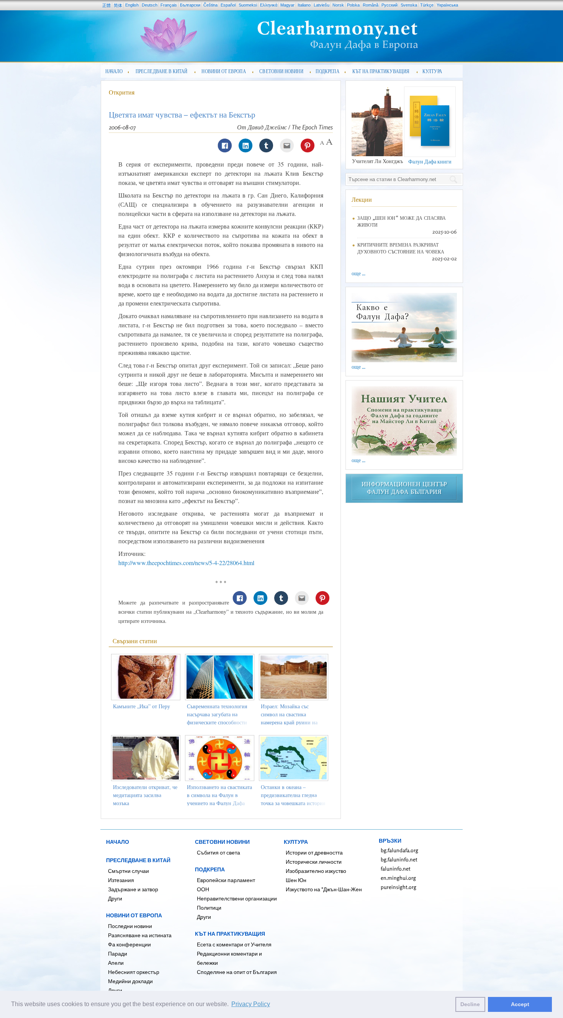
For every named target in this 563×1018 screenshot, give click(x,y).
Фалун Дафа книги (430, 161)
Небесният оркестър (133, 972)
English (132, 5)
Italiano (304, 5)
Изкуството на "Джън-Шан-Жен (324, 889)
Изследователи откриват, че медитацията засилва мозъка (145, 795)
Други (115, 898)
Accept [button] (520, 1004)
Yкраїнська (447, 5)
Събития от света (218, 852)
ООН (203, 889)
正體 (106, 5)
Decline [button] (470, 1004)
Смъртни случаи (128, 871)
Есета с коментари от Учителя (234, 944)
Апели (116, 962)
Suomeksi (248, 5)
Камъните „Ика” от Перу (141, 706)
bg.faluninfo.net (399, 859)
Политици (209, 907)
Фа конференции (129, 944)
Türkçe (427, 5)
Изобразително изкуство (316, 871)
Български (190, 5)
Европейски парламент (226, 880)
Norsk (338, 5)
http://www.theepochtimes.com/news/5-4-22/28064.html (186, 563)
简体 (118, 5)
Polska (353, 5)
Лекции (362, 199)
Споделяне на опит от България (237, 972)
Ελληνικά (268, 5)
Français (168, 5)
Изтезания (121, 880)
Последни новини (130, 926)
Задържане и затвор (133, 889)
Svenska (409, 5)
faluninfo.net (396, 868)
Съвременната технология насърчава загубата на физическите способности (217, 714)
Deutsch (149, 5)
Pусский (389, 5)
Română (370, 5)
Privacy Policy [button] (250, 1004)
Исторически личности (314, 861)
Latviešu (321, 5)
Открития (121, 92)
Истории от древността (314, 852)
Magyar (287, 5)
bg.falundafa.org (399, 850)
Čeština (210, 5)
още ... (358, 273)
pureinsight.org (398, 887)
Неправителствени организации (237, 898)
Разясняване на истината (140, 935)
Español (228, 5)
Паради (117, 953)
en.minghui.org (398, 877)
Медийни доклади (130, 981)
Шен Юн (296, 880)
